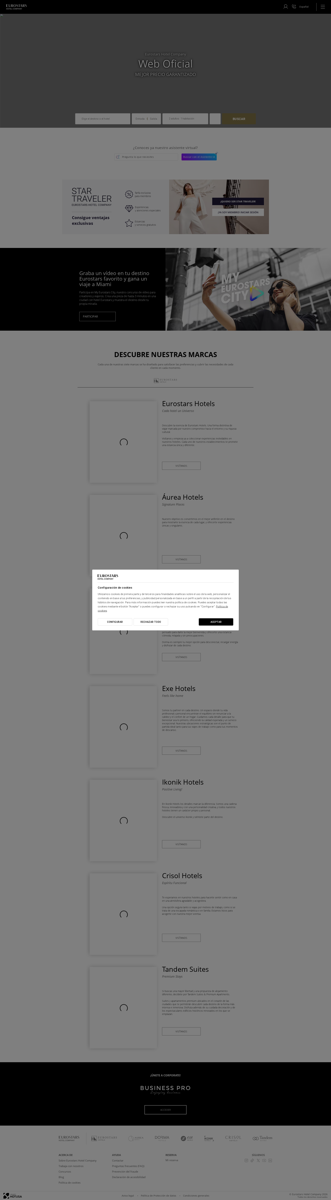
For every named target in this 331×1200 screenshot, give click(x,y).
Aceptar (216, 622)
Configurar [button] (115, 622)
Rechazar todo (151, 622)
